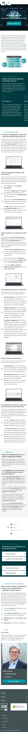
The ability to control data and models (14, 559)
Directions (4, 727)
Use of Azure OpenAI (10, 554)
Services (3, 697)
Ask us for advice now (13, 23)
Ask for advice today (13, 681)
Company (3, 700)
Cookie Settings (5, 721)
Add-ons (21, 8)
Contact (3, 724)
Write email (8, 677)
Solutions (6, 8)
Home (2, 8)
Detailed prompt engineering (12, 568)
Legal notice (4, 715)
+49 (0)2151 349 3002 (10, 674)
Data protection (5, 718)
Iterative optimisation (11, 573)
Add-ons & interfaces (14, 8)
